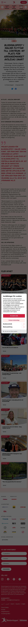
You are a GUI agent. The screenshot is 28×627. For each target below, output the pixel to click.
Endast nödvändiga (14, 320)
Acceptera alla (14, 315)
